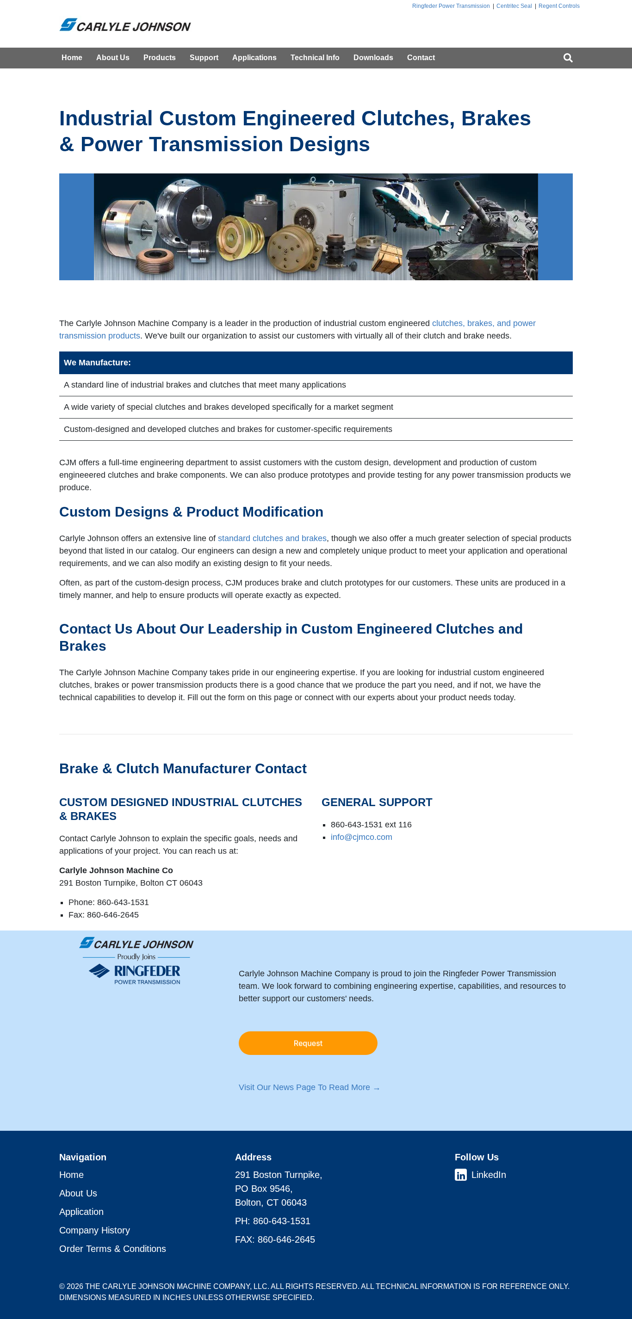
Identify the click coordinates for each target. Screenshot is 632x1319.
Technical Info (315, 58)
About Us (113, 58)
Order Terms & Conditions (112, 1249)
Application (81, 1212)
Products (159, 58)
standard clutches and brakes (272, 538)
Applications (254, 58)
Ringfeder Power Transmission (451, 6)
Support (204, 58)
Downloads (373, 58)
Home (72, 58)
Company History (94, 1230)
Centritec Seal (514, 6)
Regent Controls (559, 6)
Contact (421, 58)
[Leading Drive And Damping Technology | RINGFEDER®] (129, 24)
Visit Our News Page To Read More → (310, 1087)
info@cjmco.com (361, 837)
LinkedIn (488, 1175)
